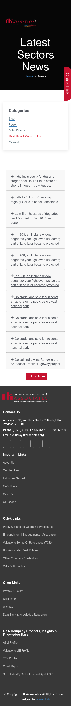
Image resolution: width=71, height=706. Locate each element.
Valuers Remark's (14, 566)
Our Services (11, 470)
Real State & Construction (25, 136)
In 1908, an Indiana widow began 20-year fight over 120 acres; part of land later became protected (35, 239)
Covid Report (11, 666)
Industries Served (14, 478)
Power (13, 124)
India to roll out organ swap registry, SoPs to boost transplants (34, 199)
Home (29, 76)
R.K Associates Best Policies (20, 550)
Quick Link (67, 84)
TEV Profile (10, 658)
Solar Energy (17, 130)
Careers (8, 494)
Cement (14, 142)
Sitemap (8, 606)
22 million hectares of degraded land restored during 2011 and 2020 (35, 218)
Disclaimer (9, 599)
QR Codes (9, 502)
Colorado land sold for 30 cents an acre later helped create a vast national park (34, 301)
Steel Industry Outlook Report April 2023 (28, 674)
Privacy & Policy (13, 591)
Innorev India (43, 699)
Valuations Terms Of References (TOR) (27, 542)
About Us (8, 462)
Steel (12, 118)
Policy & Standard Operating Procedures (28, 527)
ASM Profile (10, 642)
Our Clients (10, 486)
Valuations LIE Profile (16, 650)
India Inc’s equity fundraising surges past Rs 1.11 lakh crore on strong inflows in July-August (34, 181)
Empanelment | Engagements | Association (30, 534)
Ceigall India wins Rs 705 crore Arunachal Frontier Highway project (35, 361)
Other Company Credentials (20, 558)
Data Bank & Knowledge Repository (25, 614)
